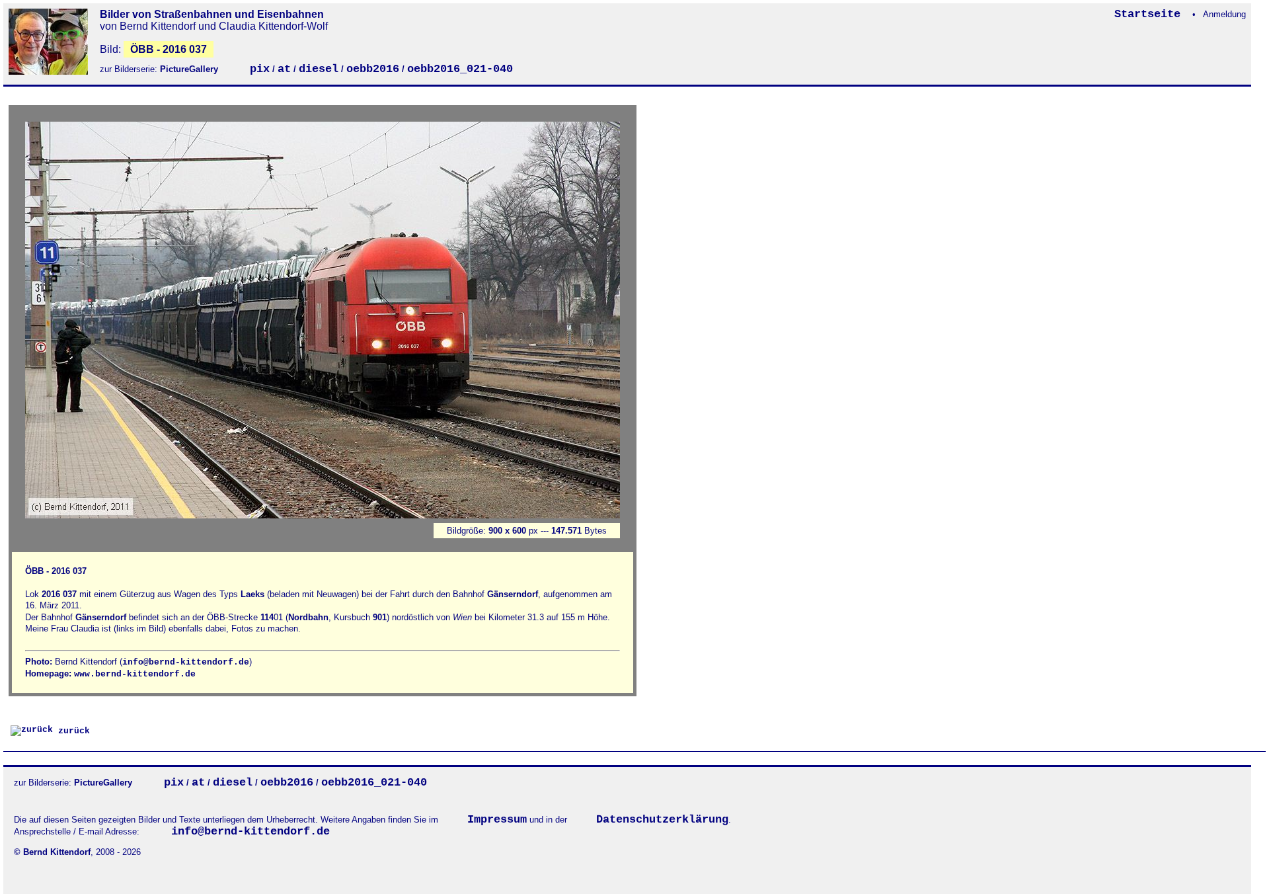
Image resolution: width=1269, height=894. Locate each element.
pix (260, 69)
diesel (318, 69)
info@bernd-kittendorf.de (185, 662)
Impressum (497, 819)
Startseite (1150, 14)
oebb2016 (372, 69)
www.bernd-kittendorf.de (135, 674)
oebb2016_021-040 (460, 69)
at (284, 69)
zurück (71, 731)
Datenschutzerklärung (662, 819)
